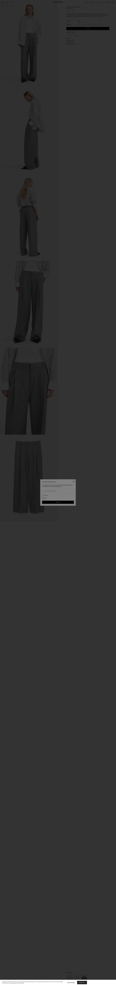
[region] (58, 982)
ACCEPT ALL (82, 982)
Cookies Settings (71, 982)
